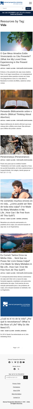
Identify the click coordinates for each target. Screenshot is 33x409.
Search (28, 8)
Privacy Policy (16, 383)
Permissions (16, 387)
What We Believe (16, 394)
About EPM (16, 390)
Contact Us (16, 397)
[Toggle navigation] (30, 3)
